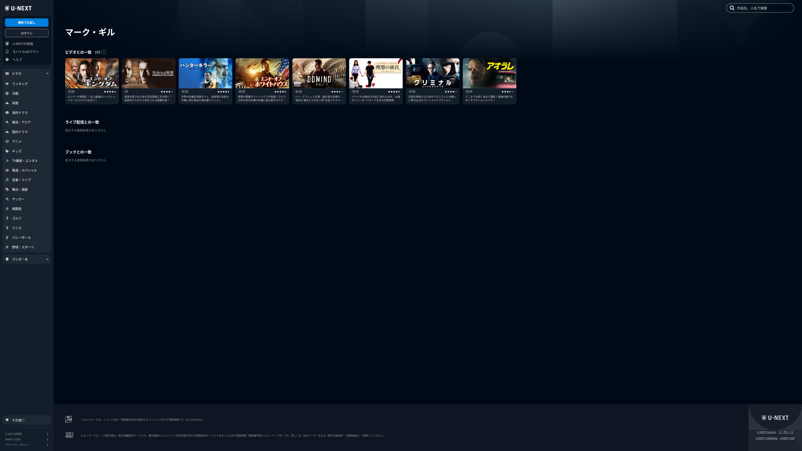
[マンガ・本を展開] (47, 259)
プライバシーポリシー (17, 444)
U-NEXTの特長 (23, 43)
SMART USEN (12, 439)
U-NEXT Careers (766, 432)
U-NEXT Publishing (767, 438)
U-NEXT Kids (787, 438)
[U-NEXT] (18, 8)
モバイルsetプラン (26, 51)
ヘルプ (17, 59)
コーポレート (786, 432)
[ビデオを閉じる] (47, 73)
